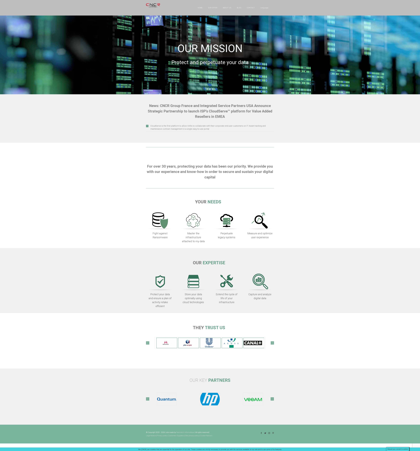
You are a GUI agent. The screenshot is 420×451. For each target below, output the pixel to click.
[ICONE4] (260, 274)
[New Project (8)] (260, 213)
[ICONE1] (160, 274)
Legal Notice (151, 436)
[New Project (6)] (160, 213)
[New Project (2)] (226, 213)
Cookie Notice (205, 436)
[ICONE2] (193, 274)
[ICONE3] (226, 274)
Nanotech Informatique (185, 432)
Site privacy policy (192, 436)
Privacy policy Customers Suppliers (170, 436)
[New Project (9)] (193, 213)
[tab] (210, 127)
